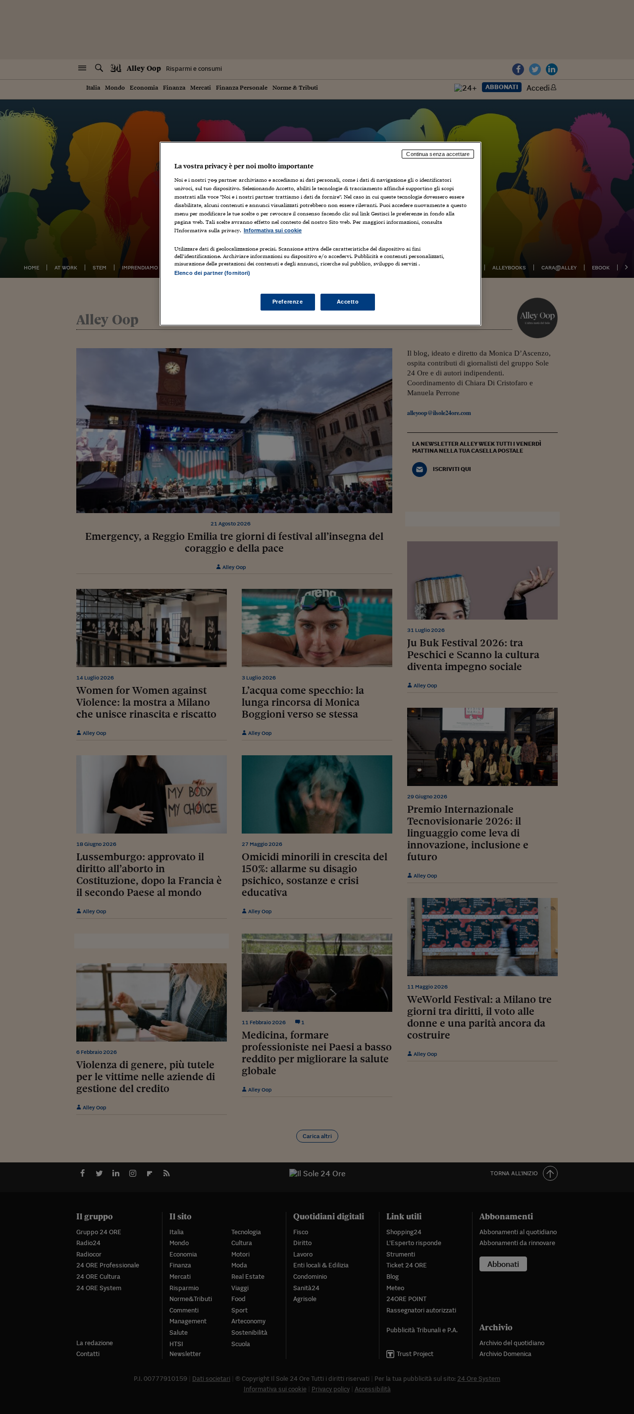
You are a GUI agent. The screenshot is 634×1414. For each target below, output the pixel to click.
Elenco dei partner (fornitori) (212, 273)
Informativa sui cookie (273, 230)
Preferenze (287, 302)
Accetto (348, 302)
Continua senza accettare (438, 154)
